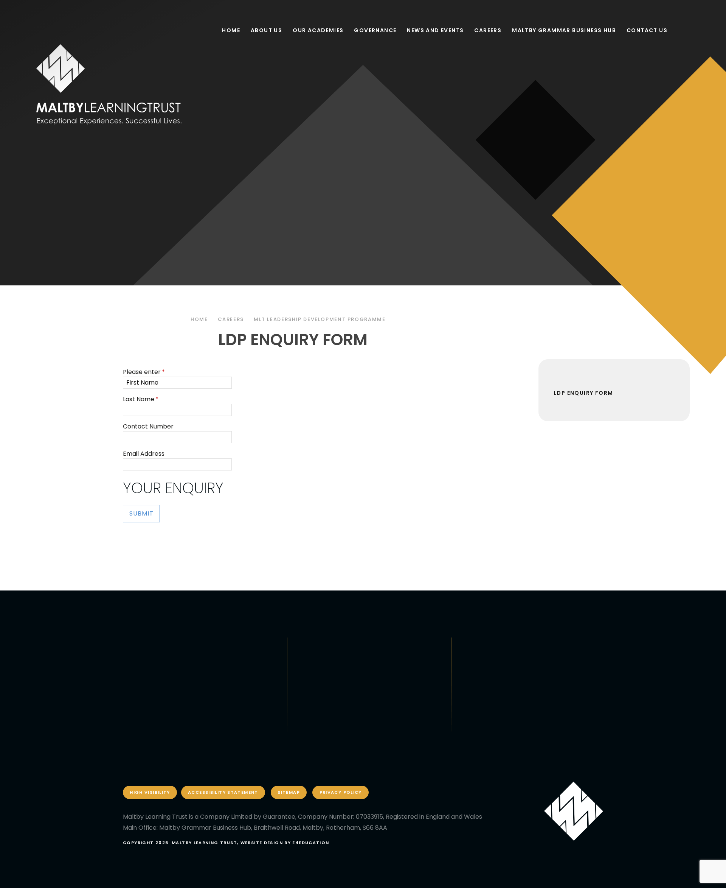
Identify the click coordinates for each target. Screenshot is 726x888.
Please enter (144, 372)
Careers (231, 319)
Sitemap (289, 792)
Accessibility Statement (223, 792)
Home (199, 319)
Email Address (143, 453)
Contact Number (148, 426)
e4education (310, 843)
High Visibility (150, 792)
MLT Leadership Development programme (320, 319)
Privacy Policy (341, 792)
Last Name (140, 399)
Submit (141, 513)
